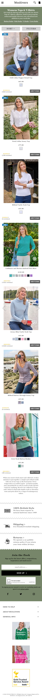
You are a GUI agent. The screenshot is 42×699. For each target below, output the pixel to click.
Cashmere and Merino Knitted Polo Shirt (21, 268)
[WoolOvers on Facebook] (8, 594)
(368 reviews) (7, 92)
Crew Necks (34, 21)
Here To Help (9, 607)
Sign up (20, 573)
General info (9, 617)
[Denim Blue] (22, 402)
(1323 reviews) (7, 346)
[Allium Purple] (31, 275)
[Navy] (28, 275)
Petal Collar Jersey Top (21, 141)
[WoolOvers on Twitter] (21, 594)
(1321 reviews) (7, 282)
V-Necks (26, 21)
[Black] (19, 339)
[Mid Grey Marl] (25, 339)
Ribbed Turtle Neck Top (21, 205)
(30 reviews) (6, 473)
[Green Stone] (19, 466)
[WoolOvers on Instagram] (34, 594)
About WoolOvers (11, 612)
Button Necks (8, 21)
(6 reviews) (6, 219)
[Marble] (16, 275)
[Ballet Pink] (25, 275)
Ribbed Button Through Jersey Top (21, 395)
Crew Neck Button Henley (21, 459)
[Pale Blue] (16, 339)
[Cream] (19, 275)
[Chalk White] (21, 85)
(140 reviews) (7, 155)
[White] (21, 148)
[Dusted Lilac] (22, 275)
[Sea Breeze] (11, 275)
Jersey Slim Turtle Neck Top (21, 332)
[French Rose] (22, 339)
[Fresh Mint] (14, 275)
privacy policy (25, 589)
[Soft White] (22, 466)
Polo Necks (18, 21)
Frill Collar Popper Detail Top (21, 78)
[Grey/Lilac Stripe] (19, 402)
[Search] (34, 2)
